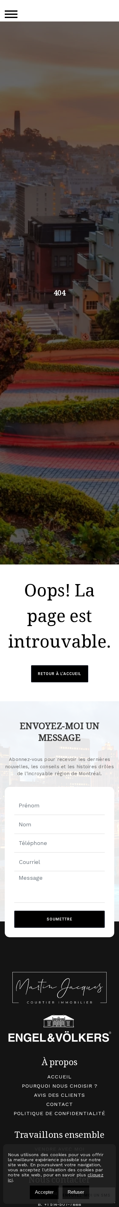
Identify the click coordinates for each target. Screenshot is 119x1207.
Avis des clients (59, 1095)
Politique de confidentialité (59, 1113)
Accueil (59, 1077)
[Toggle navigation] (11, 14)
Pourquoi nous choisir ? (59, 1086)
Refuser (76, 1192)
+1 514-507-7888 (63, 1204)
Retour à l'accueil (59, 674)
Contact (59, 1104)
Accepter (44, 1192)
